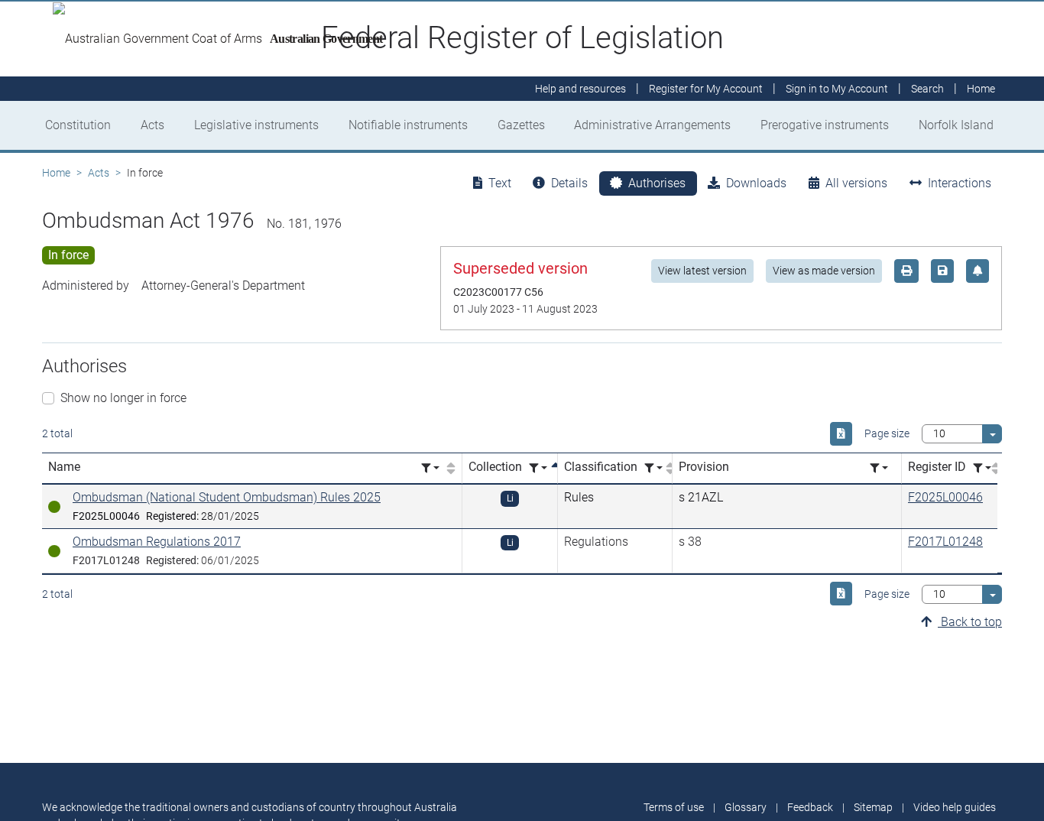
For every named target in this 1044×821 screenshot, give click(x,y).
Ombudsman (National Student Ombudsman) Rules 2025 (227, 497)
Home (56, 173)
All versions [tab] (856, 183)
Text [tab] (499, 183)
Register (706, 89)
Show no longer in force (123, 398)
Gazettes (521, 125)
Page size (886, 433)
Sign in (837, 89)
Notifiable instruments (408, 125)
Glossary (746, 807)
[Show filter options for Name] (430, 468)
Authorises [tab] (657, 183)
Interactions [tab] (959, 183)
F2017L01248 (945, 541)
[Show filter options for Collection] (538, 468)
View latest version (702, 270)
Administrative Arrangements (652, 125)
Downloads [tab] (756, 183)
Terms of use (674, 807)
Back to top (970, 622)
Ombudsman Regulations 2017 (157, 541)
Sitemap (873, 807)
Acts (152, 125)
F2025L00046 (945, 497)
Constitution (78, 125)
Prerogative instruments (824, 125)
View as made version (824, 270)
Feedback (810, 807)
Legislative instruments (256, 125)
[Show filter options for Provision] (879, 468)
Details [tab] (569, 183)
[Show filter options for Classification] (653, 468)
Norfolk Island (956, 125)
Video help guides (954, 807)
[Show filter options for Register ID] (982, 468)
